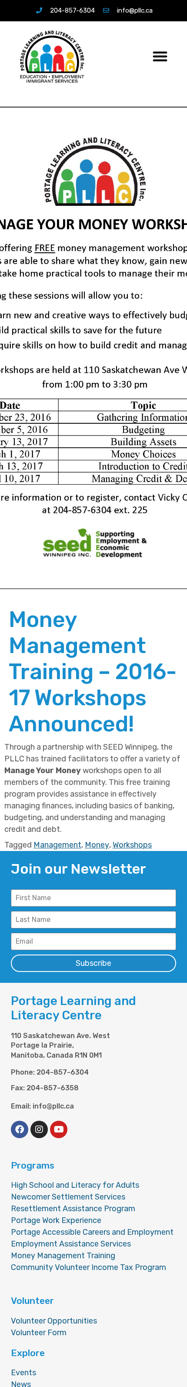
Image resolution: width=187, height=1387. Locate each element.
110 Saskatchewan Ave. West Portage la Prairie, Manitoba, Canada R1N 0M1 (60, 1045)
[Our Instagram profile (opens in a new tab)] (39, 1129)
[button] (160, 56)
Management (57, 845)
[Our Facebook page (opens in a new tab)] (19, 1129)
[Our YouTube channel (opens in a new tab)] (58, 1129)
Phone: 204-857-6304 (50, 1072)
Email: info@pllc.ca (42, 1106)
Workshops (132, 845)
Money (97, 845)
